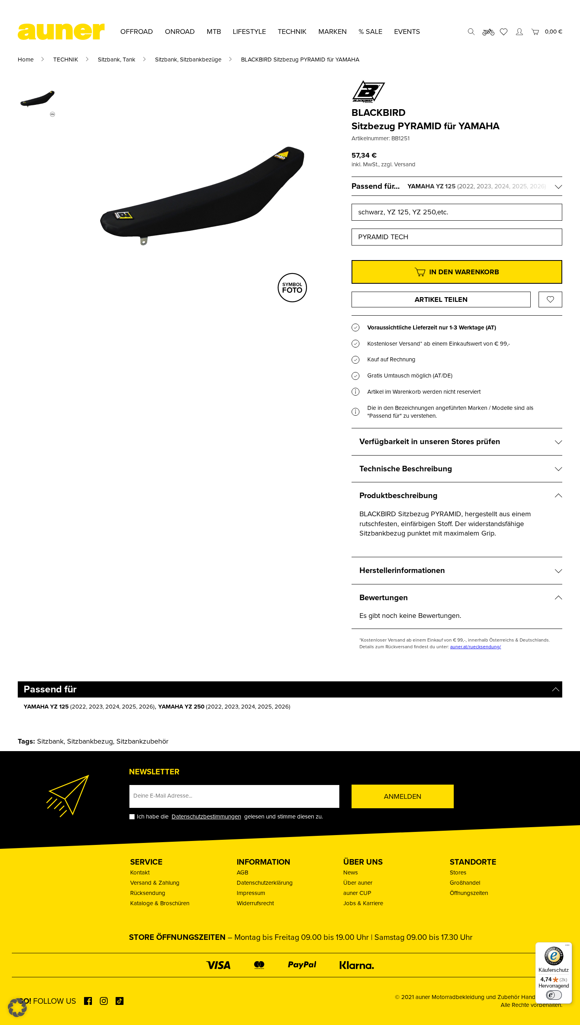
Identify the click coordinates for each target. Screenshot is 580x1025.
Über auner (357, 882)
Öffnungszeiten (469, 893)
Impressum (251, 893)
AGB (242, 872)
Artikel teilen (441, 299)
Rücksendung (147, 893)
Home (26, 59)
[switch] (554, 995)
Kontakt (140, 872)
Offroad (136, 31)
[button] (17, 1007)
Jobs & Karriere (363, 903)
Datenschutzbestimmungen (206, 816)
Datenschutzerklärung (265, 882)
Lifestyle (249, 31)
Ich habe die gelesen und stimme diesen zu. (230, 817)
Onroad (180, 31)
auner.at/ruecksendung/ (475, 646)
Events (407, 31)
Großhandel (465, 882)
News (350, 872)
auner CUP (357, 893)
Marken (332, 31)
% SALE (370, 31)
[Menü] (567, 947)
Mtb (214, 31)
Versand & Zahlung (155, 882)
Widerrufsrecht (255, 903)
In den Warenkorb (464, 272)
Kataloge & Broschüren (159, 903)
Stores (458, 872)
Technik (292, 31)
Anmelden (402, 796)
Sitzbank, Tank (116, 59)
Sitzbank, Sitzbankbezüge (188, 59)
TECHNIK (65, 59)
